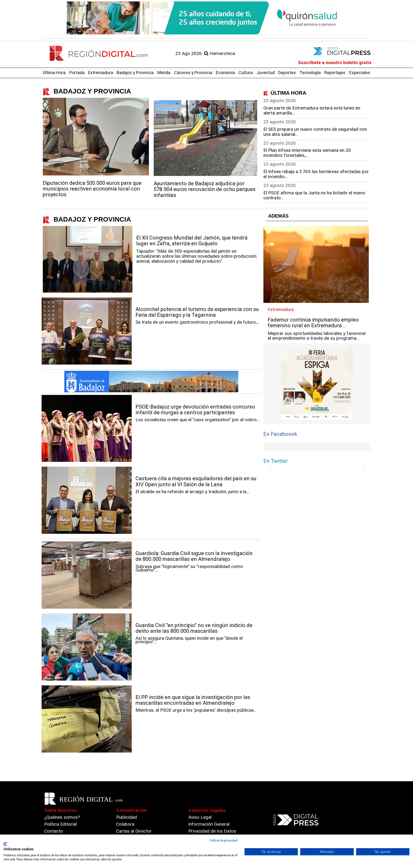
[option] (206, 18)
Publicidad (126, 817)
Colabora (125, 824)
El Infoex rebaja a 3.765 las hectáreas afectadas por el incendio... (316, 174)
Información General (208, 824)
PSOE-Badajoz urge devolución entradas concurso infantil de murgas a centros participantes (195, 409)
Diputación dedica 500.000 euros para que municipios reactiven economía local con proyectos (92, 188)
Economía (225, 72)
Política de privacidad (223, 840)
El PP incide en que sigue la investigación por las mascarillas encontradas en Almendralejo (193, 700)
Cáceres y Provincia (193, 72)
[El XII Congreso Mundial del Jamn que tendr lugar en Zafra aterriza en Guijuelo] (87, 259)
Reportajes (334, 72)
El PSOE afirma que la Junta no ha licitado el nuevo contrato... (314, 195)
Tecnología (310, 72)
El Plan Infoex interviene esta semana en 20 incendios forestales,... (307, 152)
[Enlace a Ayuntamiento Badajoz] (151, 381)
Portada (77, 72)
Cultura (246, 72)
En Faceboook (280, 434)
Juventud (265, 72)
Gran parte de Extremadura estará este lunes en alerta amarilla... (311, 110)
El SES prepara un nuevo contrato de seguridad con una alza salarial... (315, 131)
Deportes (287, 72)
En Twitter (275, 461)
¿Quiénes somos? (62, 817)
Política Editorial (60, 824)
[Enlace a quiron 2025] (206, 18)
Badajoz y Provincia (135, 72)
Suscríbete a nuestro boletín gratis (334, 62)
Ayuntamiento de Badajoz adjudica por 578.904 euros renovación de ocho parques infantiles (204, 189)
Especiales (359, 72)
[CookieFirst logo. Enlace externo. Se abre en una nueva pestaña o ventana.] (5, 844)
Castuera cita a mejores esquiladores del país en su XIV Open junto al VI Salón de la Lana (196, 481)
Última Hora (54, 72)
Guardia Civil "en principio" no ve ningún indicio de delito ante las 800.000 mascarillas (194, 628)
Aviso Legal (200, 817)
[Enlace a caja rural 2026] (317, 384)
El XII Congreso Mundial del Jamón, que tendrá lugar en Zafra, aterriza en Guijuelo (192, 240)
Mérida (163, 72)
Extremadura (100, 72)
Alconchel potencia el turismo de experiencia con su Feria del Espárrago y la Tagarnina (197, 312)
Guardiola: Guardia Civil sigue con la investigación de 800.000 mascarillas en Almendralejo (194, 556)
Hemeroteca (221, 53)
